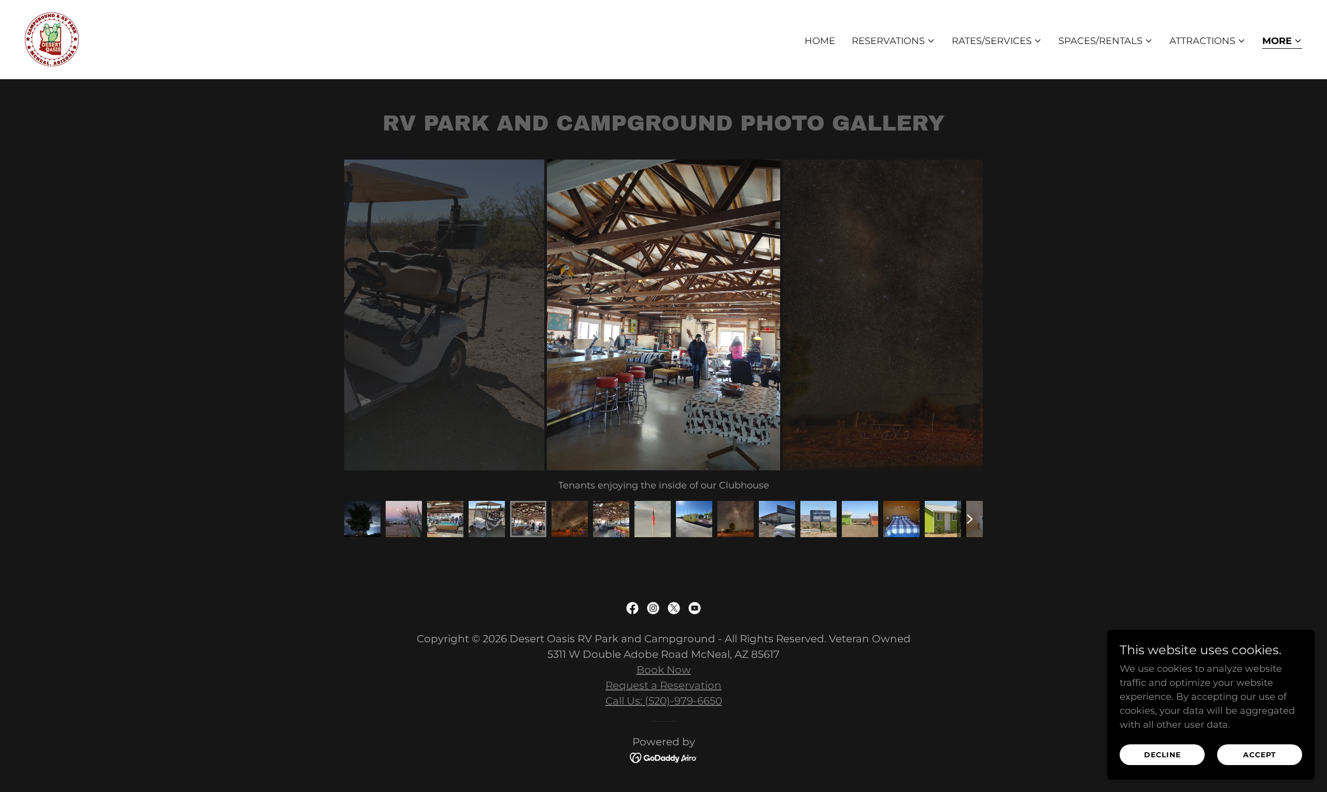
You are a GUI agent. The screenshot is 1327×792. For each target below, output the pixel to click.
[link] (52, 39)
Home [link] (819, 41)
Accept (1259, 754)
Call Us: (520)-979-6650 (663, 701)
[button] (893, 41)
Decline (1162, 754)
